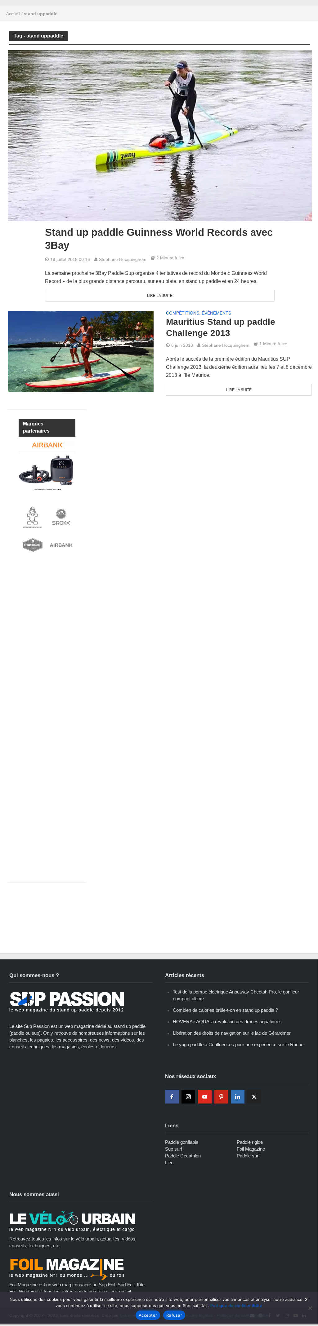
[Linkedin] (237, 1097)
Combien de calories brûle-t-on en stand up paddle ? (225, 1010)
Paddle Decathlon (183, 1155)
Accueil (13, 13)
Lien (169, 1162)
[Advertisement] (65, 620)
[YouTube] (205, 1097)
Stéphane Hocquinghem (122, 259)
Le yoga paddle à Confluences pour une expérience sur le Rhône (238, 1044)
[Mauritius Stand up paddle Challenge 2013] (81, 351)
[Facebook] (172, 1097)
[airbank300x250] (47, 466)
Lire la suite (159, 295)
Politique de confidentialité (236, 1305)
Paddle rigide (250, 1142)
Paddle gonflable (181, 1142)
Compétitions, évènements (198, 313)
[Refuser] (310, 1308)
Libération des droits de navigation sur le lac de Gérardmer (232, 1033)
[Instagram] (188, 1097)
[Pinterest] (221, 1097)
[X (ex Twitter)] (254, 1097)
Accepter (148, 1315)
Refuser (174, 1315)
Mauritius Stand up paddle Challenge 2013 (220, 327)
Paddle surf (248, 1155)
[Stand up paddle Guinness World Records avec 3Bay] (160, 135)
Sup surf (173, 1149)
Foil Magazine (251, 1149)
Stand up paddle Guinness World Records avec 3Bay (159, 239)
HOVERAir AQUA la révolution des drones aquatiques (227, 1021)
